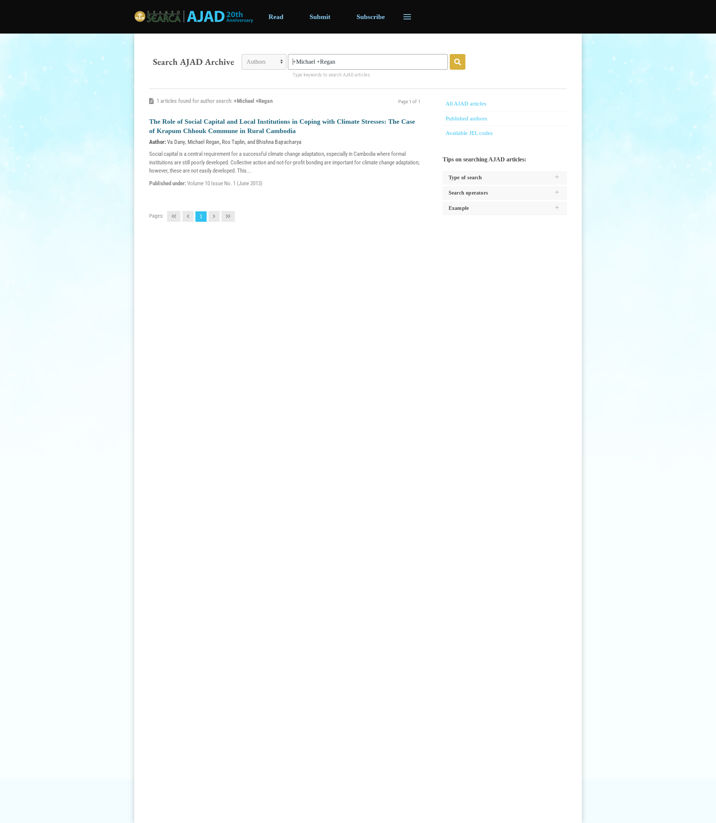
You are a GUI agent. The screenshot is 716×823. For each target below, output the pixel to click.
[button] (407, 17)
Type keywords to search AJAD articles (331, 75)
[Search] (457, 62)
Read (275, 17)
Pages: (156, 216)
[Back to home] (194, 17)
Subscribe (371, 17)
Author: (157, 142)
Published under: (168, 183)
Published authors (466, 119)
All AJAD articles (466, 104)
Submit (320, 17)
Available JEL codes (469, 133)
